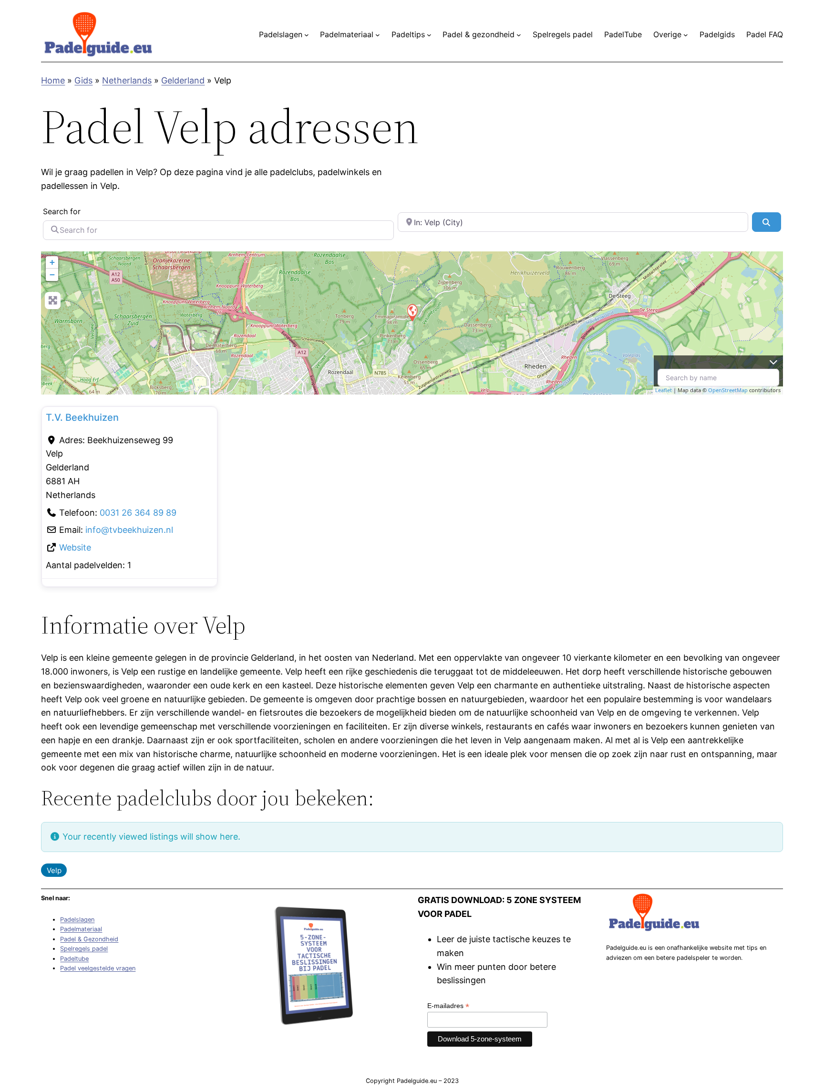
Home (53, 80)
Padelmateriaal (81, 929)
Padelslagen (77, 919)
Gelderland (183, 80)
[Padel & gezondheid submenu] (518, 34)
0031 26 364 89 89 (138, 513)
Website (75, 547)
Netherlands (127, 80)
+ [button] (52, 262)
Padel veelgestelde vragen (97, 968)
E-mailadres (448, 1005)
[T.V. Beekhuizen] (412, 312)
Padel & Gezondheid (89, 939)
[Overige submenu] (685, 34)
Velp (54, 870)
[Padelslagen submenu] (306, 34)
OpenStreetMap (728, 390)
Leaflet (663, 390)
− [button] (52, 275)
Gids (83, 80)
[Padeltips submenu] (429, 34)
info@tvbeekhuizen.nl (129, 530)
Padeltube (74, 958)
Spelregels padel (84, 948)
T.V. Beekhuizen (82, 417)
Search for (62, 211)
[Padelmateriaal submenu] (377, 34)
